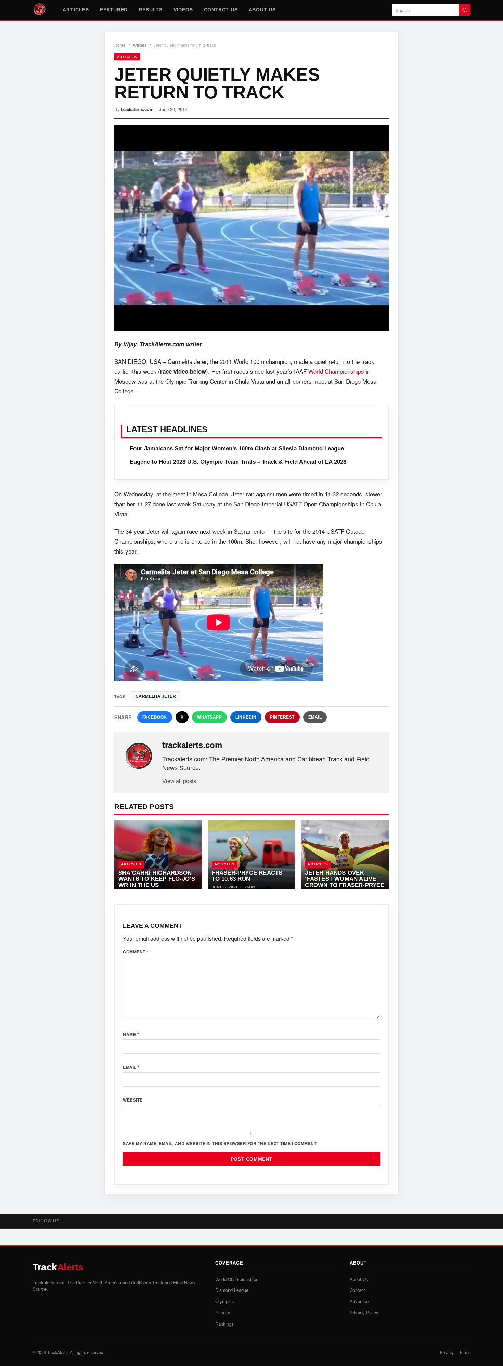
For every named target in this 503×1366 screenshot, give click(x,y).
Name (131, 1034)
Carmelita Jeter (156, 696)
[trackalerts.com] (139, 756)
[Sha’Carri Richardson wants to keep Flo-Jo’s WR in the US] (158, 854)
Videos (183, 9)
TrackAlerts (57, 1352)
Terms (464, 1352)
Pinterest (282, 717)
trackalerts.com (137, 109)
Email (315, 717)
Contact (357, 1290)
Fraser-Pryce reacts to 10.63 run (247, 875)
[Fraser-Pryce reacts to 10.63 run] (252, 854)
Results (151, 9)
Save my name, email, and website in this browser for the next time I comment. (220, 1143)
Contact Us (221, 9)
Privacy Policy (364, 1312)
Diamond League (231, 1290)
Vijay (250, 886)
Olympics (224, 1301)
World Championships (336, 371)
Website (133, 1100)
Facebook (154, 717)
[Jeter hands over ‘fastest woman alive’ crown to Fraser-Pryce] (345, 854)
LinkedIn (245, 717)
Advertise (359, 1301)
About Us (262, 9)
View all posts (179, 781)
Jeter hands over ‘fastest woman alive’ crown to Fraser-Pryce (344, 878)
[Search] (464, 10)
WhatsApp (209, 717)
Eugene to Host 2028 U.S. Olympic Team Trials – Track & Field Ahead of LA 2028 (238, 462)
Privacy (447, 1352)
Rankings (224, 1324)
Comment (136, 951)
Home (120, 45)
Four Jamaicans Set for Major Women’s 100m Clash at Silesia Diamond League (237, 448)
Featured (114, 9)
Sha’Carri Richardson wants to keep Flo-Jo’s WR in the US (156, 878)
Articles (76, 9)
